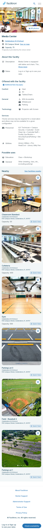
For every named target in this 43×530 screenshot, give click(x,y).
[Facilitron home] (10, 5)
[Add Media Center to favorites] (39, 11)
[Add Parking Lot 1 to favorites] (38, 433)
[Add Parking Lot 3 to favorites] (38, 331)
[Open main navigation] (39, 3)
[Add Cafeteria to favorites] (38, 228)
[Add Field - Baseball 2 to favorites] (38, 382)
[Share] (33, 11)
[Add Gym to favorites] (38, 280)
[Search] (34, 3)
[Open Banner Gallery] (21, 19)
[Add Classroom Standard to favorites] (38, 177)
